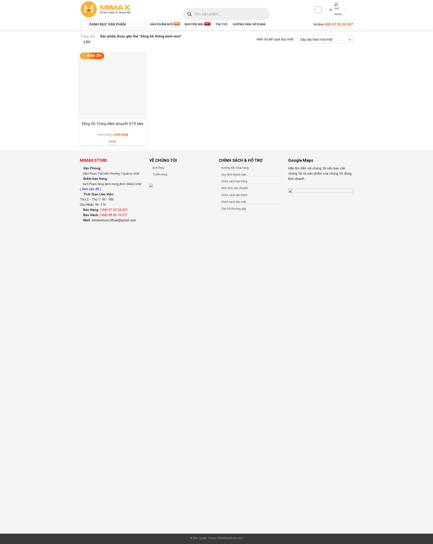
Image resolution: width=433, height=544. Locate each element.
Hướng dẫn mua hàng (235, 167)
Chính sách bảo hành (234, 195)
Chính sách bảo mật (233, 202)
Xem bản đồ (91, 189)
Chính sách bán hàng (234, 181)
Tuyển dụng (159, 174)
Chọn (112, 141)
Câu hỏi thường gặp (233, 208)
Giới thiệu (158, 167)
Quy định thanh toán (233, 174)
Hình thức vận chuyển (234, 188)
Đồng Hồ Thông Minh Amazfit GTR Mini (112, 124)
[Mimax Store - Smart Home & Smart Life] (113, 9)
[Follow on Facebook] (318, 9)
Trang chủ (87, 36)
